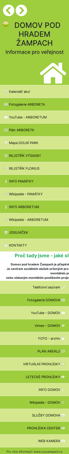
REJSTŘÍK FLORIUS (23, 168)
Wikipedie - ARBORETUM (28, 220)
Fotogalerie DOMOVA (44, 300)
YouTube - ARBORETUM (27, 117)
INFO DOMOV (50, 390)
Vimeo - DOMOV (48, 326)
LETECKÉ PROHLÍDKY (43, 377)
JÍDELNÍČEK (18, 232)
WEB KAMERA (49, 441)
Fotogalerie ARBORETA (26, 104)
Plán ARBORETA (21, 130)
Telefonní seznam (47, 287)
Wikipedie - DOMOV (45, 402)
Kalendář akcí (19, 92)
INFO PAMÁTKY (20, 181)
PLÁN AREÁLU (49, 351)
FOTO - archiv (49, 338)
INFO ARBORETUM (23, 207)
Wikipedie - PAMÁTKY (25, 194)
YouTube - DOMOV (46, 313)
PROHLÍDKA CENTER (44, 428)
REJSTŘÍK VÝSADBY (24, 156)
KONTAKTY (17, 245)
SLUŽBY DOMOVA (46, 415)
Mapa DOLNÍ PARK (23, 143)
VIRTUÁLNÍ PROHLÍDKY (42, 364)
